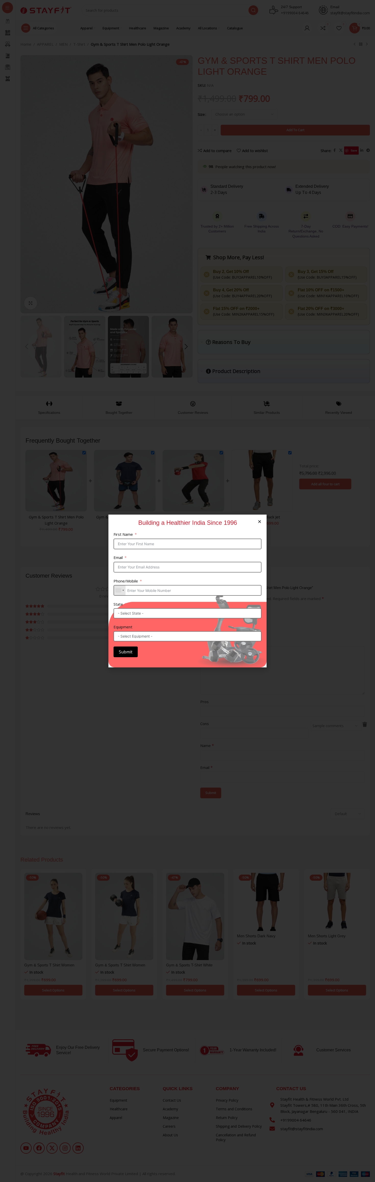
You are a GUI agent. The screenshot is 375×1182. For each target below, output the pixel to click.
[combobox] (120, 590)
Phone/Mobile (126, 580)
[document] (187, 591)
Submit (125, 652)
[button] (259, 522)
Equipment (123, 626)
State (118, 604)
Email (118, 557)
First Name (123, 534)
